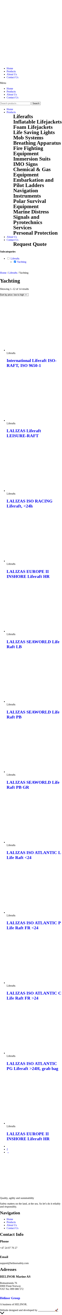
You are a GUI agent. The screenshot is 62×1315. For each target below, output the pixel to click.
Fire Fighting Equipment (28, 150)
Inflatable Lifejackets (37, 122)
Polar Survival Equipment (29, 203)
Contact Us (12, 77)
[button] (31, 83)
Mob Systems (28, 138)
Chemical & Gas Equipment (32, 172)
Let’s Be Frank (46, 1310)
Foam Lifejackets (33, 127)
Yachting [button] (21, 261)
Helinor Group (10, 1298)
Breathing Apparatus (37, 143)
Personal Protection (35, 233)
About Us (12, 74)
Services (22, 227)
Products (11, 71)
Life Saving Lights (34, 132)
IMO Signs (25, 164)
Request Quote (30, 244)
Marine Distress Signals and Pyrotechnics (31, 217)
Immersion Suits (31, 159)
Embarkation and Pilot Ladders (33, 182)
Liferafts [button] (15, 258)
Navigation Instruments (27, 193)
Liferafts (23, 116)
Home (10, 68)
